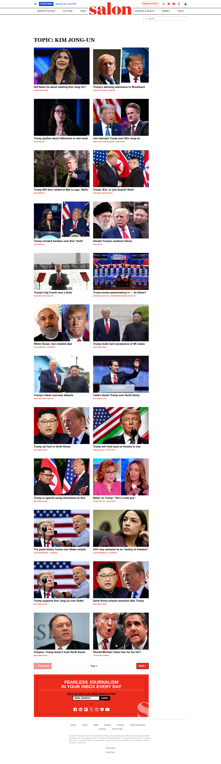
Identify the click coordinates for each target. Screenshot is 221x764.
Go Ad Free (117, 729)
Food (83, 11)
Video (181, 11)
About (84, 725)
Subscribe (46, 4)
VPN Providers (110, 748)
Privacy (120, 725)
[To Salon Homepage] (110, 8)
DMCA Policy (110, 752)
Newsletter (150, 4)
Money (166, 11)
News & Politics (46, 11)
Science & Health (145, 11)
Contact (107, 725)
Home (73, 725)
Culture (68, 11)
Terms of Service (137, 725)
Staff (96, 725)
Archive (102, 729)
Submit (105, 698)
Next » (142, 666)
